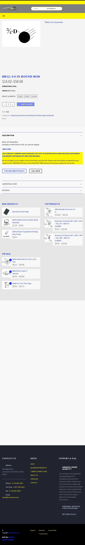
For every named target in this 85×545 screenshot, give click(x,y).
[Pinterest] (14, 118)
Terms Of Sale (52, 530)
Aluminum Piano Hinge (20, 212)
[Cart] (81, 8)
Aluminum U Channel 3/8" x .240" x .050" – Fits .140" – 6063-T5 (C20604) (69, 238)
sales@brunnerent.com (10, 497)
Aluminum (14, 115)
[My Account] (78, 8)
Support (32, 530)
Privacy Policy (43, 534)
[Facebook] (82, 2)
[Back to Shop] (80, 76)
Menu (4, 15)
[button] (59, 8)
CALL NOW (35, 171)
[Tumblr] (17, 118)
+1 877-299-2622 (19, 487)
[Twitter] (11, 118)
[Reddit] (23, 118)
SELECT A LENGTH (8, 96)
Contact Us (42, 530)
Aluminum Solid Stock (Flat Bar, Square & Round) (36, 115)
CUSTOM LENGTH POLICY (14, 171)
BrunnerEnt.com (13, 533)
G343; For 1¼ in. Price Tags (21, 283)
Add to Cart (26, 104)
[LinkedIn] (20, 118)
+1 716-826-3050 (17, 483)
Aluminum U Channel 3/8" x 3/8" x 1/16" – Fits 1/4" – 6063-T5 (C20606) (69, 223)
